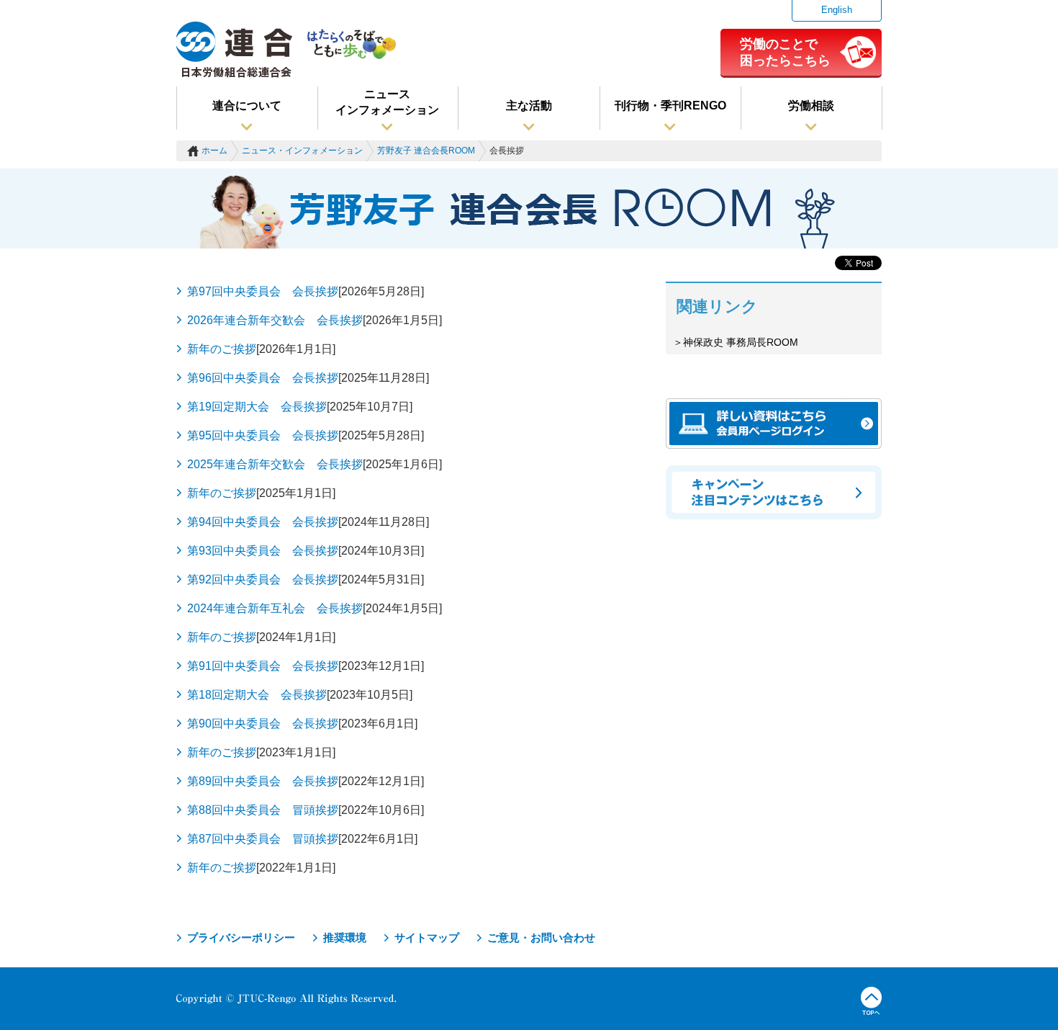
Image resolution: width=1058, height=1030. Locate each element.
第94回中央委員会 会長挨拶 (262, 522)
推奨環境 (344, 937)
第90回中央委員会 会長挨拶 (262, 723)
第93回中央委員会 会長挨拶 (262, 551)
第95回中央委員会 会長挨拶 (262, 435)
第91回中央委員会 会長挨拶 (262, 666)
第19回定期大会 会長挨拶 (257, 406)
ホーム (214, 150)
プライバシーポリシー (241, 937)
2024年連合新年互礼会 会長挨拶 (275, 608)
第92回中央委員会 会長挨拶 (262, 579)
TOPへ (871, 1001)
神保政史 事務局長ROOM (740, 342)
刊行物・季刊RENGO (670, 105)
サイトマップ (426, 937)
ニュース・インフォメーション (302, 150)
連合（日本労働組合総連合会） (234, 50)
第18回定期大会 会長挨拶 (257, 695)
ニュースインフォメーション (387, 102)
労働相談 (811, 105)
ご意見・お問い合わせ (541, 937)
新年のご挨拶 (221, 349)
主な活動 (529, 105)
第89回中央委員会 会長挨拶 (262, 781)
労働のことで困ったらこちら (785, 52)
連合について (246, 105)
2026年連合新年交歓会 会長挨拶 (275, 320)
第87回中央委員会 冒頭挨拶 (262, 839)
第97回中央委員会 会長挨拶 (262, 291)
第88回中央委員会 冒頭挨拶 (262, 810)
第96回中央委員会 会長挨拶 (262, 378)
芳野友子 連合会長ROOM (426, 150)
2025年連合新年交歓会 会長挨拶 (275, 464)
